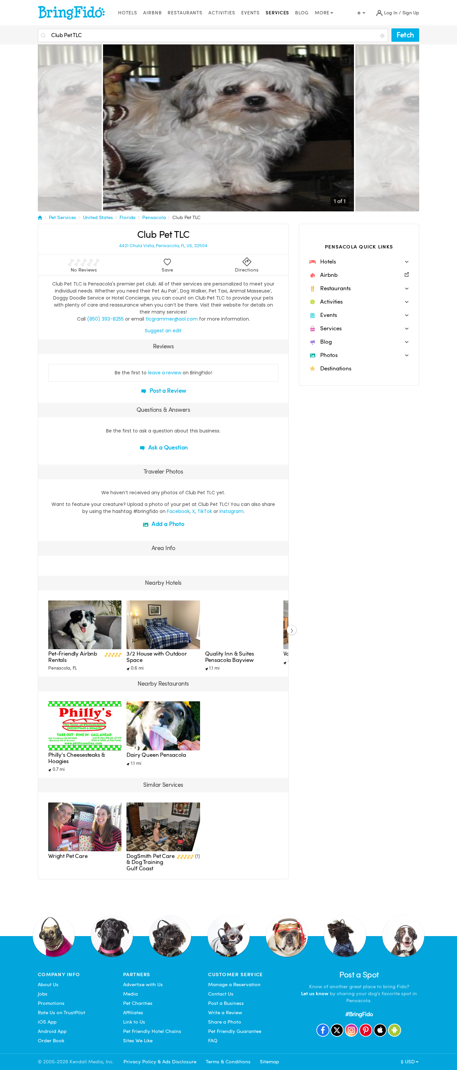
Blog (302, 13)
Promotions (51, 1003)
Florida (127, 217)
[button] (359, 262)
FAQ (212, 1040)
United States (98, 217)
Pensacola (154, 217)
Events (250, 13)
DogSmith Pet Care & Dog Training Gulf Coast (150, 862)
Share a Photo (224, 1022)
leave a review (164, 372)
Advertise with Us (143, 984)
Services (277, 13)
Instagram (231, 511)
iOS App (47, 1022)
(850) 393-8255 (105, 319)
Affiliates (133, 1012)
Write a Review (225, 1012)
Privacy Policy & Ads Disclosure (159, 1061)
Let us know (315, 993)
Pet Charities (138, 1003)
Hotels (127, 13)
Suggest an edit (163, 330)
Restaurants (185, 13)
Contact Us (221, 994)
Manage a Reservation (234, 984)
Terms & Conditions (228, 1061)
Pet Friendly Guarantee (234, 1031)
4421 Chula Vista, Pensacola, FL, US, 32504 (163, 245)
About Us (48, 984)
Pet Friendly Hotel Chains (152, 1031)
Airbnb (152, 13)
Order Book (51, 1040)
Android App (52, 1031)
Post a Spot (359, 974)
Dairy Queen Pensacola (156, 754)
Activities (221, 13)
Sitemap (269, 1061)
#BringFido (359, 1014)
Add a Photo (167, 524)
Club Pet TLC (186, 217)
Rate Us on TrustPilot (61, 1012)
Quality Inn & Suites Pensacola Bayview (229, 656)
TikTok (204, 511)
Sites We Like (138, 1040)
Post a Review (167, 390)
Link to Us (134, 1022)
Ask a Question (167, 447)
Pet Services (62, 217)
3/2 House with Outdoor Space (156, 656)
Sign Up (410, 13)
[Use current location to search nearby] (383, 36)
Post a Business (226, 1003)
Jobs (43, 994)
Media (130, 994)
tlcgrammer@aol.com (172, 319)
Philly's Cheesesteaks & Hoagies (76, 757)
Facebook (178, 511)
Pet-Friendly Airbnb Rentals (72, 656)
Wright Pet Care (68, 856)
